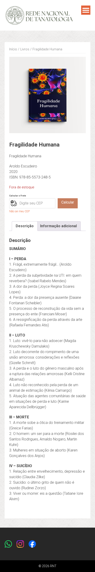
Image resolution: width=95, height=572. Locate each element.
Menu (85, 10)
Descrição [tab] (25, 226)
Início (13, 49)
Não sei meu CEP (19, 211)
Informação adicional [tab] (58, 226)
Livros (24, 49)
